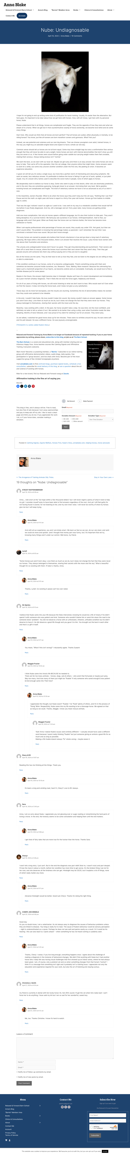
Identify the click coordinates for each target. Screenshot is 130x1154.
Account (22, 16)
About (109, 10)
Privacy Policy (10, 1133)
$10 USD (75, 419)
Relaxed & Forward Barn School (19, 10)
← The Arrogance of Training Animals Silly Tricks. (35, 477)
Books (75, 10)
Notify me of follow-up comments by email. (34, 1072)
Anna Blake (15, 4)
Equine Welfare (45, 443)
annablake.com (79, 443)
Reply (21, 512)
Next (65, 427)
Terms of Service (11, 1135)
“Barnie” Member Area (60, 10)
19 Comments (76, 36)
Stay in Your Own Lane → (104, 477)
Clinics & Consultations (94, 10)
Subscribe (95, 1135)
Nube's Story (67, 443)
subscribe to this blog (54, 337)
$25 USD (67, 421)
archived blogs (44, 364)
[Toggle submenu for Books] (40, 1116)
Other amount (78, 421)
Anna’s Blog (42, 10)
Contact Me (10, 16)
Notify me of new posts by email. (30, 1077)
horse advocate (104, 443)
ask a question (65, 366)
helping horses (91, 443)
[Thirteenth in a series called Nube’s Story (32, 325)
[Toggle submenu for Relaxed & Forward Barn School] (40, 1105)
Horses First (56, 443)
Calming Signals (33, 443)
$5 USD (66, 419)
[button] (62, 1107)
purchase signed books (59, 364)
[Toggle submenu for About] (40, 1122)
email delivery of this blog (47, 366)
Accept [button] (105, 1151)
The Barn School (80, 337)
